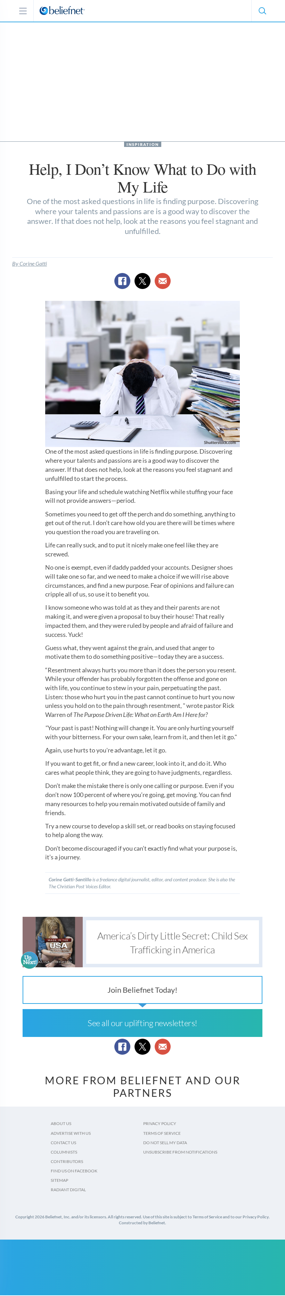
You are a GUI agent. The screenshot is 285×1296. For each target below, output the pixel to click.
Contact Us (63, 1142)
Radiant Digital (68, 1189)
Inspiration (143, 144)
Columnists (64, 1152)
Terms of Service (162, 1133)
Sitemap (59, 1180)
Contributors (67, 1161)
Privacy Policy (159, 1123)
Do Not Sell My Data (165, 1142)
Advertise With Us (71, 1133)
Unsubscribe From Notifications (180, 1152)
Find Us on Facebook (74, 1170)
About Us (61, 1123)
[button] (262, 11)
